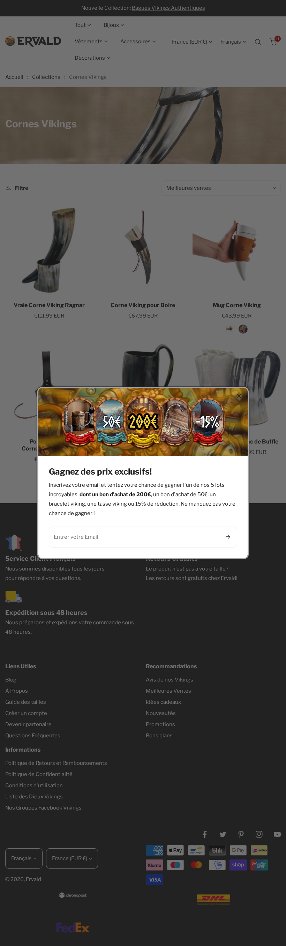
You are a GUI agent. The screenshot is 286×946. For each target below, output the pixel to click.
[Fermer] (239, 396)
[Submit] (228, 537)
